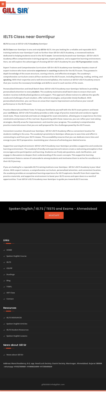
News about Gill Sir (14, 354)
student (35, 92)
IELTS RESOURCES (14, 317)
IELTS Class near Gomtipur (29, 36)
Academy (34, 43)
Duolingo (10, 274)
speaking (7, 79)
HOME (9, 250)
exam (49, 55)
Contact (10, 299)
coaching (53, 70)
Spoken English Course (16, 256)
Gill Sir (43, 49)
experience (41, 70)
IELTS (5, 43)
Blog (8, 280)
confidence (13, 113)
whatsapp (54, 215)
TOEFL (9, 286)
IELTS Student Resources (17, 330)
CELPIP (9, 268)
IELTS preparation (84, 61)
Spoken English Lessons (16, 336)
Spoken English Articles (16, 323)
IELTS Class (8, 49)
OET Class (10, 292)
